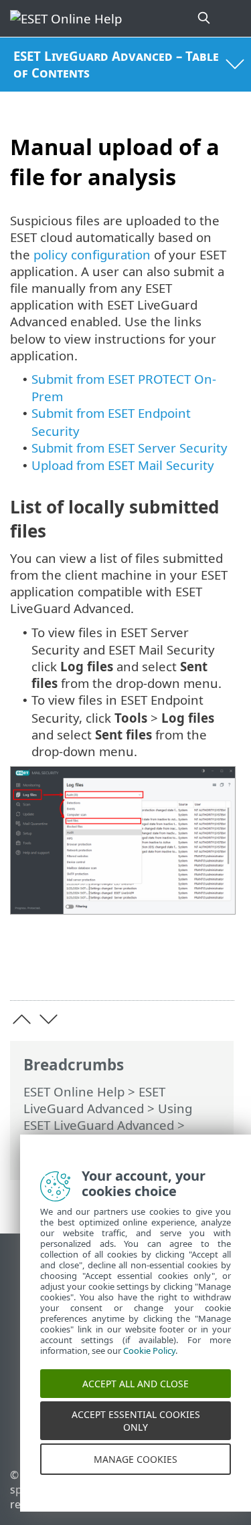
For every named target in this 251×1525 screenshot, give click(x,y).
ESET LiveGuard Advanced (94, 1100)
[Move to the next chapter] (48, 1019)
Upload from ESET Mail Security (122, 465)
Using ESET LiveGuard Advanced (107, 1116)
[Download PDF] (183, 969)
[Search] (204, 18)
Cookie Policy (149, 1363)
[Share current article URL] (149, 969)
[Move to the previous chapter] (21, 1019)
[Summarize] (218, 969)
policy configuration (92, 254)
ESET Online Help (73, 1091)
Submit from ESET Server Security (129, 447)
